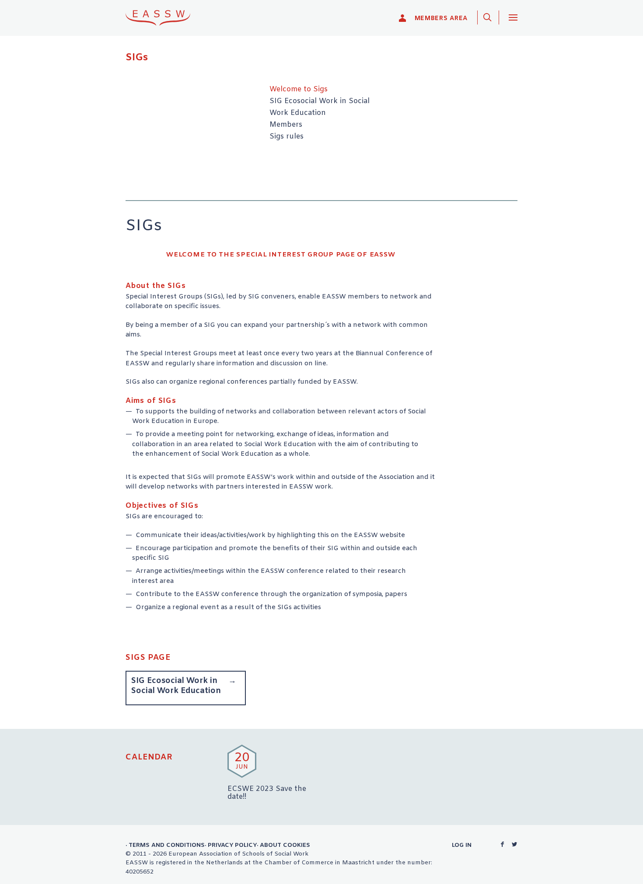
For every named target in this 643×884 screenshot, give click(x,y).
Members (285, 125)
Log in (462, 845)
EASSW (164, 18)
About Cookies (285, 845)
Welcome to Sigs (298, 89)
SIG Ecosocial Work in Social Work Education (176, 686)
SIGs (137, 58)
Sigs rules (286, 137)
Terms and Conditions (167, 845)
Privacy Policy (232, 845)
